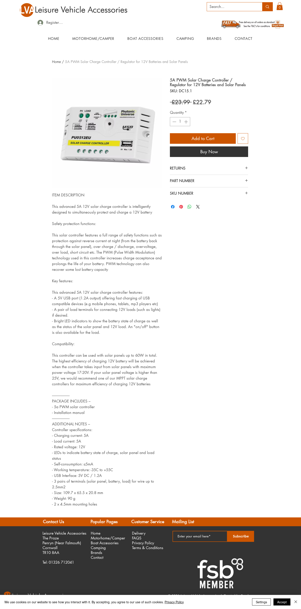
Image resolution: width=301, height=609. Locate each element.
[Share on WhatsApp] (189, 206)
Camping (98, 547)
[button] (279, 6)
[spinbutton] (180, 121)
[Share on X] (198, 206)
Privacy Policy (174, 602)
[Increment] (186, 121)
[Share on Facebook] (172, 206)
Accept (282, 602)
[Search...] (267, 6)
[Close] (295, 601)
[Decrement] (174, 121)
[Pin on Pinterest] (181, 206)
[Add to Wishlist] (243, 138)
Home (56, 61)
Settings (261, 602)
